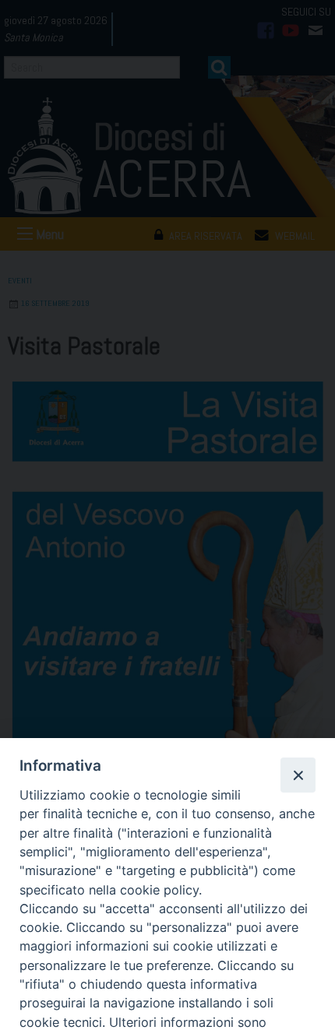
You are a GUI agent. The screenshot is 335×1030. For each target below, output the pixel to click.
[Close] (297, 775)
